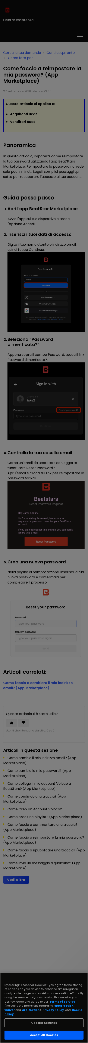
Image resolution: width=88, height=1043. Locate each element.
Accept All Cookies (44, 1035)
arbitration (31, 1010)
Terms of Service (62, 1002)
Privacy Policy (53, 1010)
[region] (44, 1008)
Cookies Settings (44, 1023)
